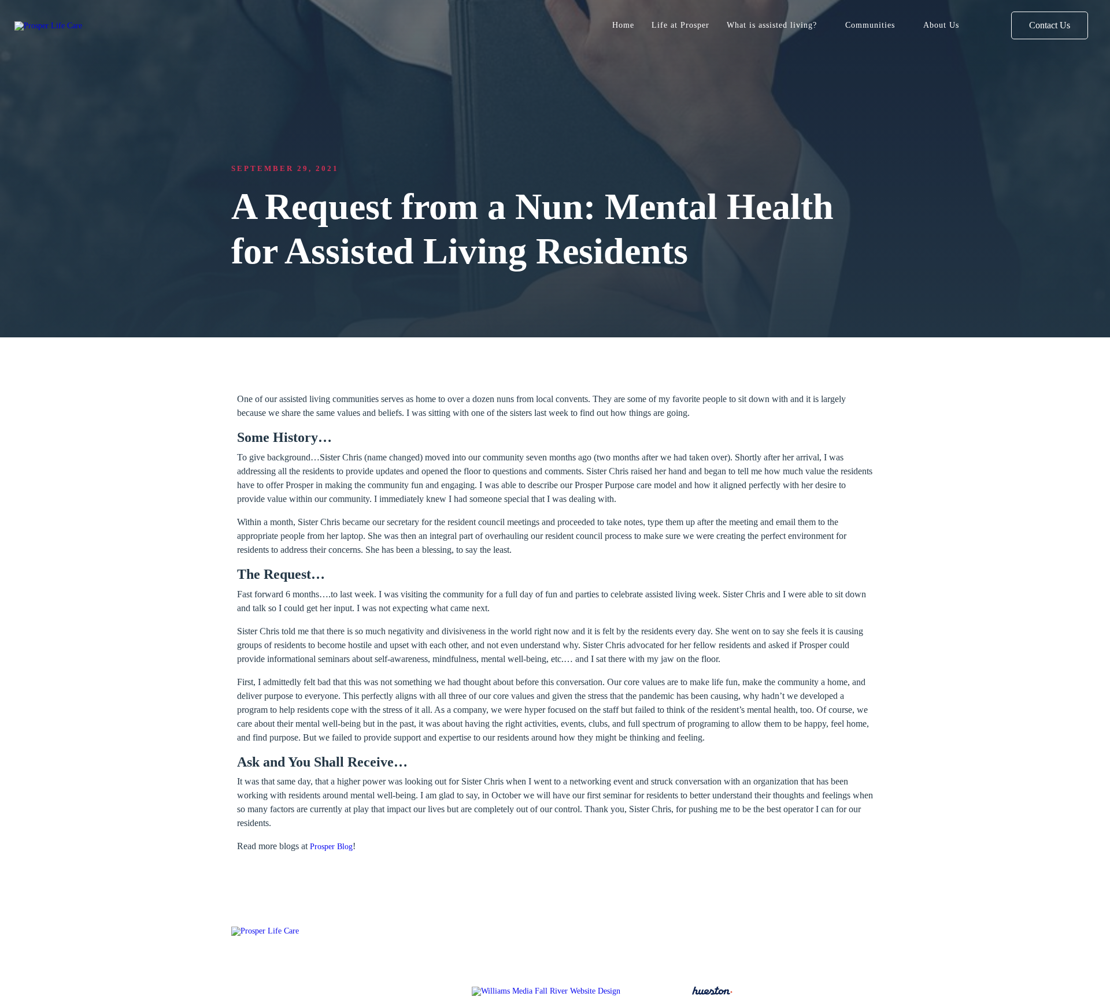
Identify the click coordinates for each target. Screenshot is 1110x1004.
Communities (870, 24)
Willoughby (713, 960)
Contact (658, 960)
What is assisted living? (772, 24)
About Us (941, 24)
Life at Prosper (680, 24)
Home (623, 24)
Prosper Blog (331, 846)
